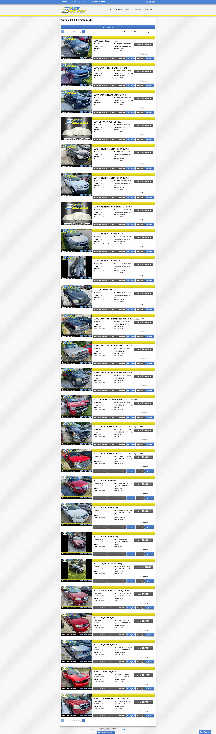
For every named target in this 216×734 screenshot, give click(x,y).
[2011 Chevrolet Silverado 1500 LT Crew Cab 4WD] (76, 406)
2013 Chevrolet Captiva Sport (112, 178)
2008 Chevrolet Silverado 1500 (119, 372)
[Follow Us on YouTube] (153, 2)
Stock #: (116, 51)
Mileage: (116, 48)
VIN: (115, 44)
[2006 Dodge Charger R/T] (76, 678)
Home (100, 728)
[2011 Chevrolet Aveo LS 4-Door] (76, 128)
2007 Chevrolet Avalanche (110, 95)
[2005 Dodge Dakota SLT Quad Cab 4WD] (76, 705)
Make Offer (122, 58)
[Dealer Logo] (73, 10)
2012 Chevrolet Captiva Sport (112, 149)
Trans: (96, 51)
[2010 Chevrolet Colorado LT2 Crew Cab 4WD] (76, 213)
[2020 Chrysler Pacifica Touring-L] (76, 570)
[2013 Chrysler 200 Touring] (76, 514)
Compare (145, 54)
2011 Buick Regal (106, 41)
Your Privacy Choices (117, 729)
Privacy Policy (114, 728)
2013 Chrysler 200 (106, 507)
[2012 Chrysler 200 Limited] (76, 487)
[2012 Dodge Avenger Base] (76, 651)
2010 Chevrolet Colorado (113, 207)
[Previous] (62, 31)
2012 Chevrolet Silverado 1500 (118, 426)
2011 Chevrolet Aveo (107, 122)
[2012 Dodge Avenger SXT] (76, 624)
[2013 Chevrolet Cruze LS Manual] (76, 240)
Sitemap (110, 729)
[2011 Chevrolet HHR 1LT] (76, 296)
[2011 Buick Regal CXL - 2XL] (76, 47)
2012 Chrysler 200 (105, 480)
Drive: (96, 48)
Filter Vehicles (108, 27)
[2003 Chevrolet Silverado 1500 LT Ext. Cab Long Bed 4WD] (76, 325)
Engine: (116, 46)
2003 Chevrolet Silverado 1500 (119, 319)
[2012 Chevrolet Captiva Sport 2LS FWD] (76, 155)
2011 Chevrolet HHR (105, 290)
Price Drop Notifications (100, 58)
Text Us (150, 58)
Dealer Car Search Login (96, 729)
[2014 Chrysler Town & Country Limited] (76, 597)
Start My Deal (131, 58)
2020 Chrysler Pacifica (108, 563)
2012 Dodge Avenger (105, 617)
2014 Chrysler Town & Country (111, 590)
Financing (140, 58)
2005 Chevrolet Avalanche (110, 68)
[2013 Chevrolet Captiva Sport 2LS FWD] (76, 184)
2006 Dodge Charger (105, 671)
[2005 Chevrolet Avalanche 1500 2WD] (76, 74)
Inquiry (112, 58)
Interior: (96, 46)
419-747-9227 (99, 2)
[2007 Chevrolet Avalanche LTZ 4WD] (76, 101)
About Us (104, 728)
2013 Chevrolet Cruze (108, 234)
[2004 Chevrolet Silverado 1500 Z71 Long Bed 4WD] (76, 352)
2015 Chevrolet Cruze (107, 261)
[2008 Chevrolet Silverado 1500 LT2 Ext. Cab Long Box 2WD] (76, 379)
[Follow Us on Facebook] (147, 2)
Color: (96, 44)
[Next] (83, 31)
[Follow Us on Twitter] (150, 2)
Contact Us (108, 728)
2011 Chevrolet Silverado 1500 (115, 399)
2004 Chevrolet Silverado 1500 (116, 345)
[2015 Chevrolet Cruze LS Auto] (76, 267)
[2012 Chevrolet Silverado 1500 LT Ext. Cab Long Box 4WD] (76, 433)
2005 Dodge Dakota (111, 698)
